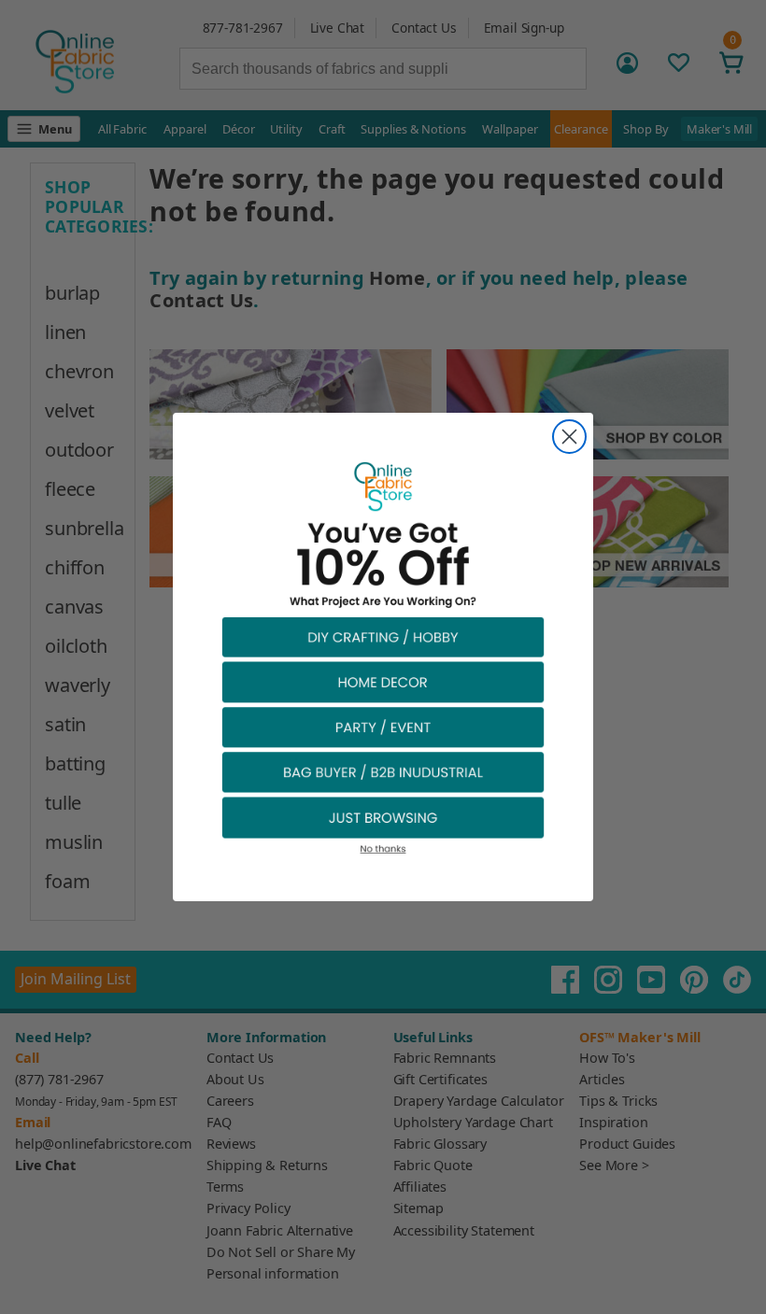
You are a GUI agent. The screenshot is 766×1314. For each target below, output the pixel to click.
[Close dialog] (569, 436)
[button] (383, 636)
